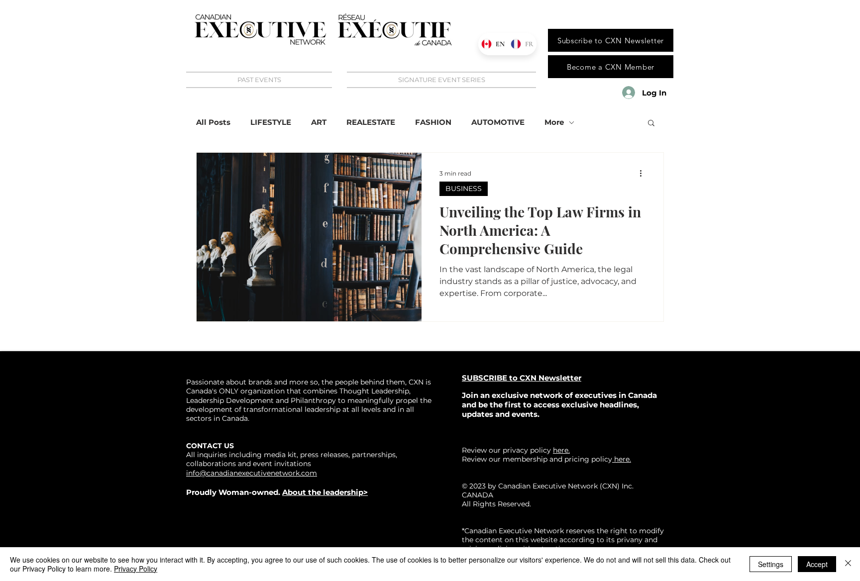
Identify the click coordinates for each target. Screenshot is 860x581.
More (554, 122)
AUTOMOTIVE (498, 122)
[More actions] (644, 173)
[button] (651, 123)
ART (318, 122)
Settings (770, 564)
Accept (817, 564)
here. (561, 450)
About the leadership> (325, 492)
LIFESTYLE (270, 122)
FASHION (433, 122)
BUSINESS (463, 188)
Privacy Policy (135, 569)
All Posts (213, 122)
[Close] (848, 564)
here (621, 459)
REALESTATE (370, 122)
